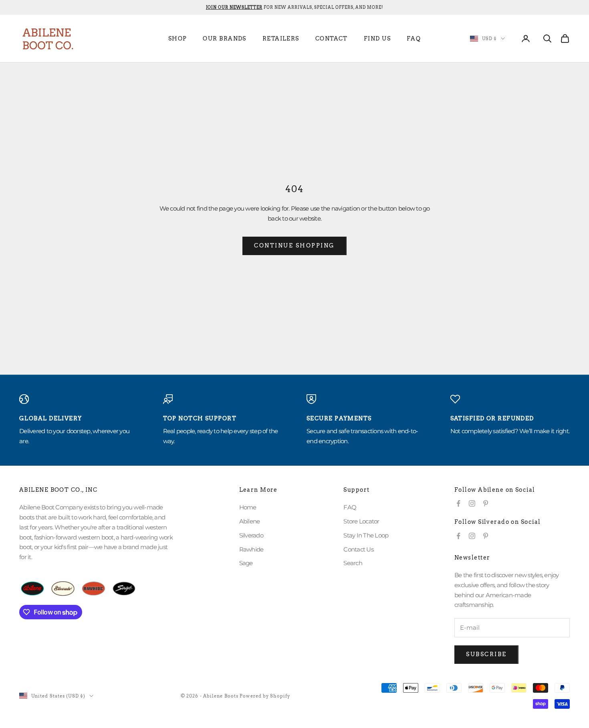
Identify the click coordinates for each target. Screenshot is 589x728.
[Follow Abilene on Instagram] (472, 503)
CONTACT (331, 38)
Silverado (251, 535)
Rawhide (251, 549)
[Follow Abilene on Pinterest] (486, 503)
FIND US (377, 38)
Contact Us (358, 549)
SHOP (177, 38)
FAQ (414, 38)
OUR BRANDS (224, 38)
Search (352, 563)
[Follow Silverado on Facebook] (458, 536)
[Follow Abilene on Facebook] (458, 503)
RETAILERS (280, 38)
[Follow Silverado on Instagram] (472, 536)
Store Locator (361, 521)
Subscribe (486, 654)
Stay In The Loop (365, 535)
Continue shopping (294, 245)
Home (247, 507)
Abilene (249, 521)
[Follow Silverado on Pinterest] (486, 536)
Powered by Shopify (265, 696)
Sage (246, 563)
